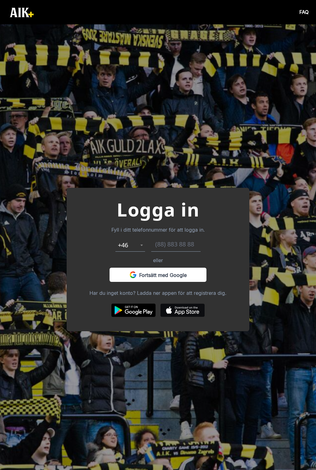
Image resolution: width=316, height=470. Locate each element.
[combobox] (130, 245)
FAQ (304, 12)
